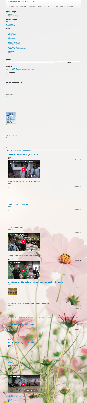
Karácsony (32, 69)
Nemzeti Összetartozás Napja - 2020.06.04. (24, 181)
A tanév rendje (11, 33)
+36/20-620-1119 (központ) (11, 24)
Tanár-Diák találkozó (15, 227)
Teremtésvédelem (23, 6)
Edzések (9, 41)
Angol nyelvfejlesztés (60, 4)
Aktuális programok (12, 34)
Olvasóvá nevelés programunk (14, 43)
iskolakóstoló (25, 69)
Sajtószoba (10, 55)
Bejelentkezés (10, 399)
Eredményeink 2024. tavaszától (43, 6)
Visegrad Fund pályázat (12, 398)
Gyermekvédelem (11, 32)
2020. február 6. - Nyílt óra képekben (21, 324)
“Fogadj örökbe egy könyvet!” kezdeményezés (17, 48)
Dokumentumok (11, 52)
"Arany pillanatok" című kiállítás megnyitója (24, 255)
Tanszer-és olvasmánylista (13, 46)
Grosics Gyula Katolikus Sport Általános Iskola (21, 1)
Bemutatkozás (11, 4)
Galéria (52, 6)
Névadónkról (18, 4)
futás (22, 69)
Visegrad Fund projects (13, 6)
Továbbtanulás (11, 51)
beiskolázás (13, 69)
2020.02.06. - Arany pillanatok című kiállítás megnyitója (28, 303)
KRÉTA (45, 4)
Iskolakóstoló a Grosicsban (18, 365)
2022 (7, 69)
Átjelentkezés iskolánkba (13, 50)
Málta (35, 69)
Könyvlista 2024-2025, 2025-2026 (14, 44)
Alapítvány (40, 4)
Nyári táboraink (70, 6)
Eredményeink (32, 6)
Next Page (14, 395)
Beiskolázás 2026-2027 (61, 6)
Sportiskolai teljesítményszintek (14, 42)
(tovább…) (10, 201)
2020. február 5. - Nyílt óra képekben (21, 343)
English (15, 15)
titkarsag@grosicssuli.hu (11, 25)
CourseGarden (52, 4)
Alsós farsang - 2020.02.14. (18, 204)
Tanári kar (10, 30)
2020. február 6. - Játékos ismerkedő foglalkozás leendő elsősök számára (35, 282)
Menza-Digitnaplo (11, 38)
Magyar (10, 14)
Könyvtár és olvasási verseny (14, 47)
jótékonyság (29, 69)
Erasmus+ (69, 4)
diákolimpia (19, 69)
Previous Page (9, 395)
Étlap (9, 37)
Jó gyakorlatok (11, 53)
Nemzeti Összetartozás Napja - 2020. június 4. (25, 154)
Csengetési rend (11, 35)
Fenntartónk (33, 4)
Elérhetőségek (26, 4)
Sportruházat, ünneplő (12, 39)
